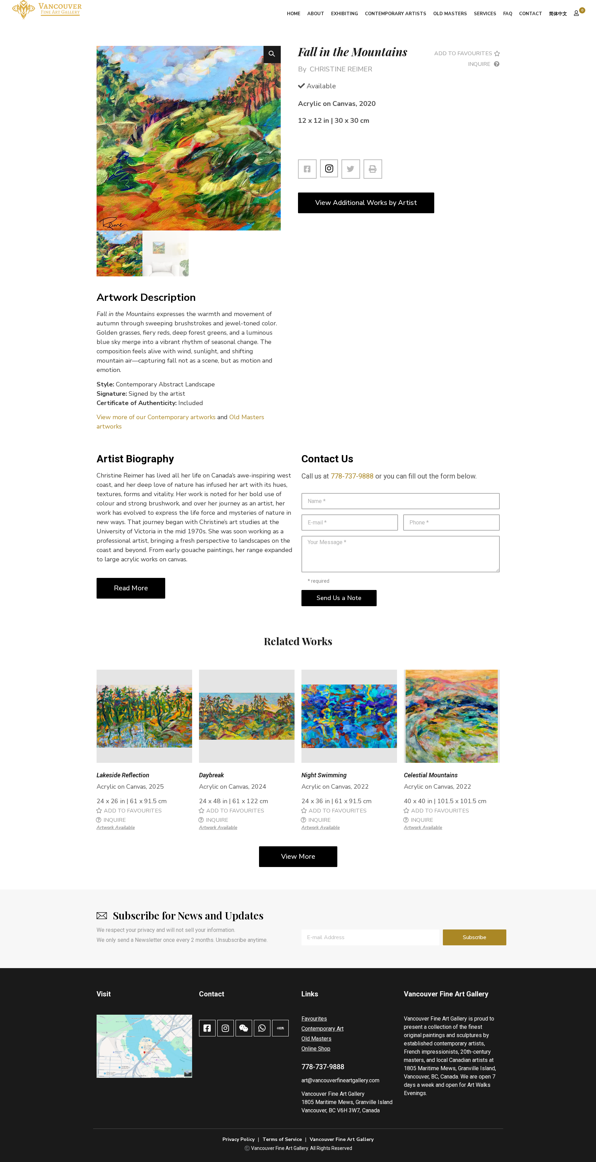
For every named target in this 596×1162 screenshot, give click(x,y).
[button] (272, 54)
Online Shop (315, 1048)
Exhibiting (344, 14)
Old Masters (450, 14)
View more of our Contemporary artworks (156, 417)
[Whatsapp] (262, 1028)
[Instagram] (329, 168)
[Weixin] (244, 1028)
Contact (530, 14)
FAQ (507, 14)
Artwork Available (116, 828)
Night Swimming (324, 775)
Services (485, 14)
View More (298, 856)
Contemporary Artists (395, 14)
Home (293, 14)
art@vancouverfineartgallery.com (340, 1080)
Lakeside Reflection (123, 775)
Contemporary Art (322, 1028)
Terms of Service (282, 1139)
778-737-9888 (352, 476)
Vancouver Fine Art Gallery (333, 1094)
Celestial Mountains (431, 775)
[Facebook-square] (207, 1028)
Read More (131, 588)
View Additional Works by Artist (366, 202)
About (315, 14)
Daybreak (211, 775)
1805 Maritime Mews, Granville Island (347, 1102)
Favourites (314, 1018)
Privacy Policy (238, 1139)
